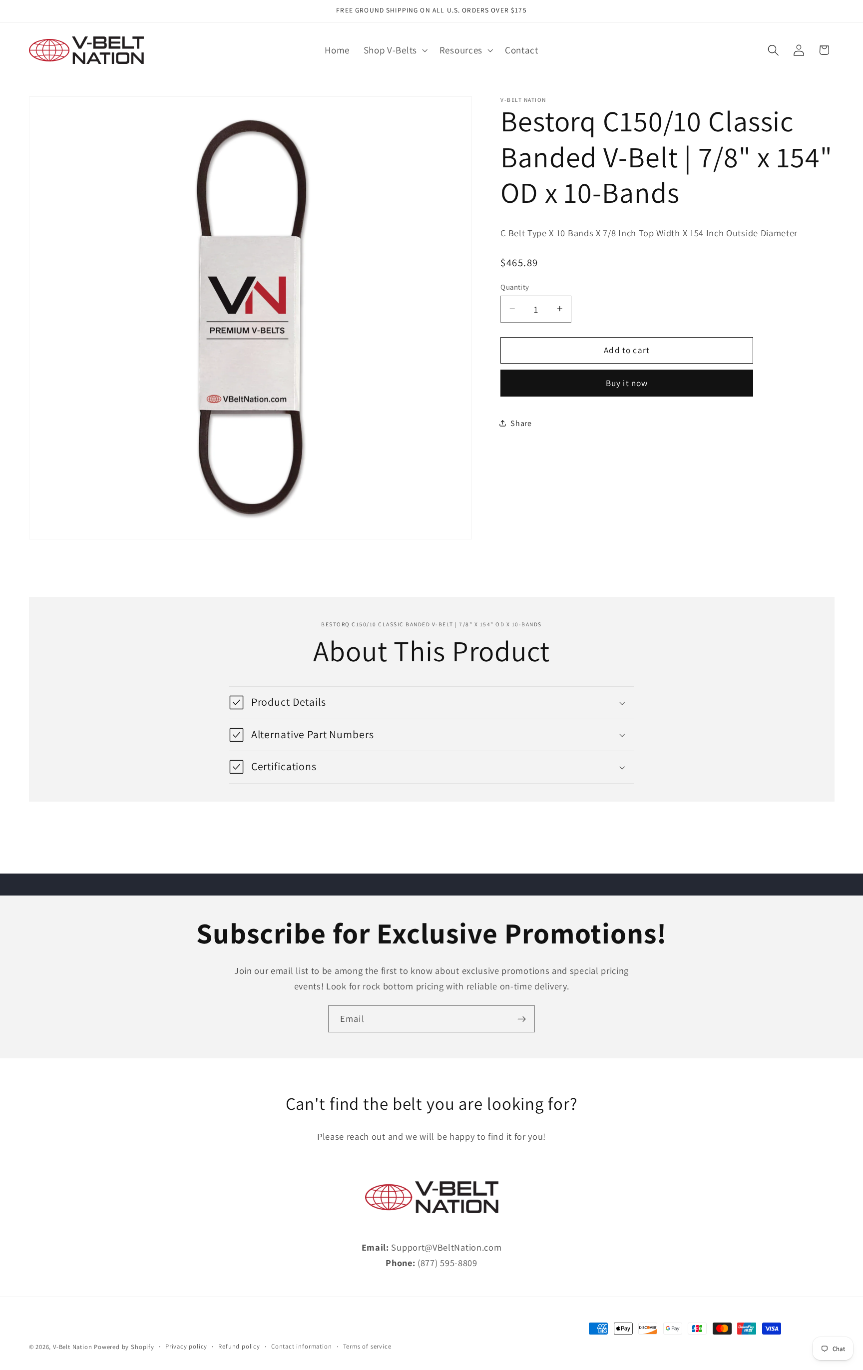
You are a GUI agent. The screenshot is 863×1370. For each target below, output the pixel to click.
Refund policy (239, 1346)
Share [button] (520, 423)
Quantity (514, 286)
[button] (394, 50)
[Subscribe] (521, 1018)
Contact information (301, 1346)
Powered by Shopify (124, 1347)
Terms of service (367, 1346)
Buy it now (627, 382)
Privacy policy (186, 1346)
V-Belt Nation (72, 1347)
